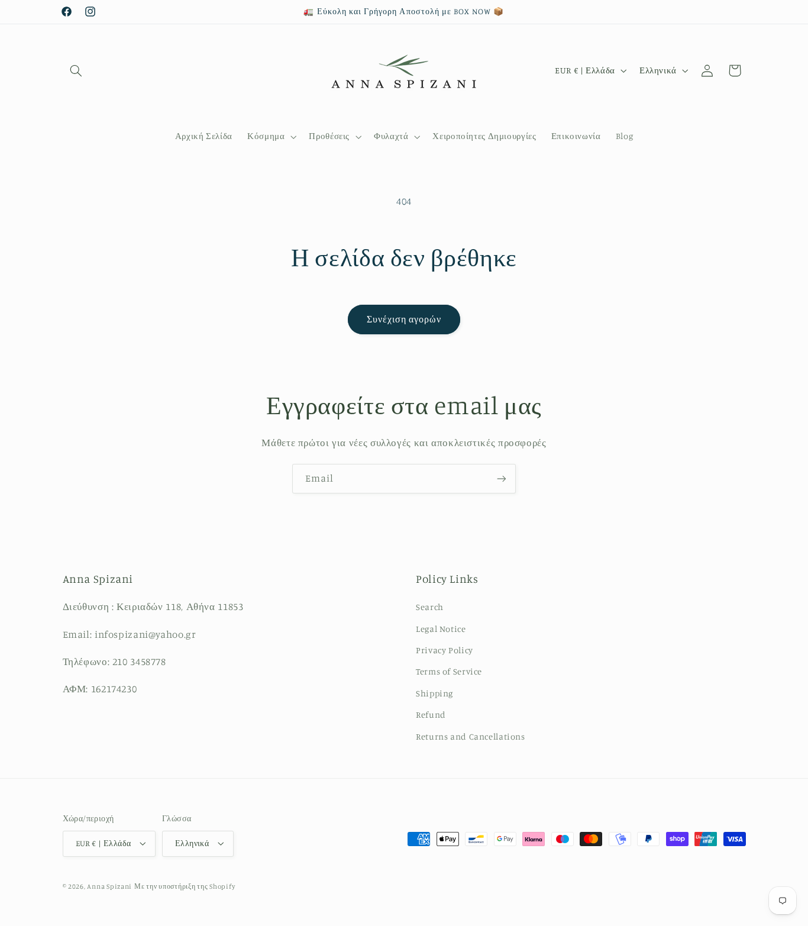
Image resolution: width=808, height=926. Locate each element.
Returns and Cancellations (470, 736)
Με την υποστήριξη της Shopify (184, 886)
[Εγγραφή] (501, 478)
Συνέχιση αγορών (404, 319)
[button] (76, 70)
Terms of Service (449, 671)
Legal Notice (441, 629)
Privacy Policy (444, 650)
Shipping (434, 693)
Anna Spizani (109, 886)
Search (430, 607)
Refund (431, 714)
